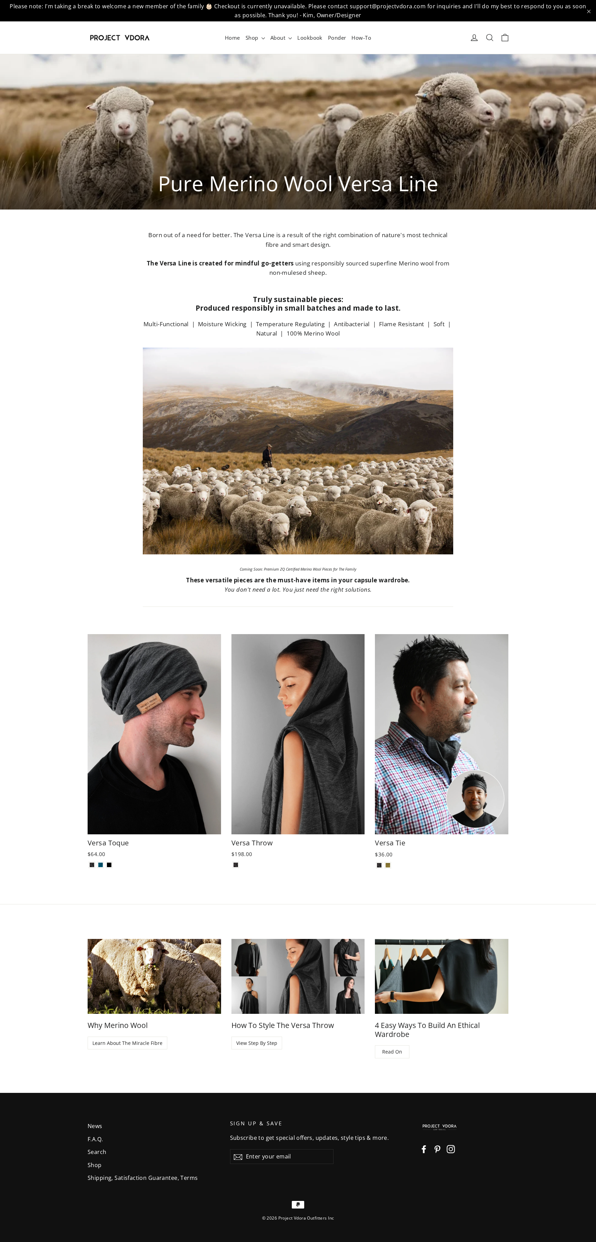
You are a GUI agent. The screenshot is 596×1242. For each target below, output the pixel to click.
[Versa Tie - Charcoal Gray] (379, 865)
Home (232, 37)
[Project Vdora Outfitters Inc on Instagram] (451, 1148)
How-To (361, 37)
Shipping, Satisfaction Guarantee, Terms (143, 1178)
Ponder (337, 37)
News (95, 1126)
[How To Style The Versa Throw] (298, 976)
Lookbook (309, 37)
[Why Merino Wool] (154, 976)
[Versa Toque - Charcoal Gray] (92, 865)
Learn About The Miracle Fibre (127, 1043)
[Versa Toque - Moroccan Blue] (100, 865)
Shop (253, 37)
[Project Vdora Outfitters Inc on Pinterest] (437, 1148)
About (278, 37)
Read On (392, 1051)
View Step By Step (256, 1043)
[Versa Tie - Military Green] (388, 865)
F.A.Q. (95, 1139)
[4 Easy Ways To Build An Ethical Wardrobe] (441, 976)
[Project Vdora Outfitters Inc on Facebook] (424, 1148)
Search (97, 1152)
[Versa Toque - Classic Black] (109, 865)
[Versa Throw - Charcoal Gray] (236, 865)
